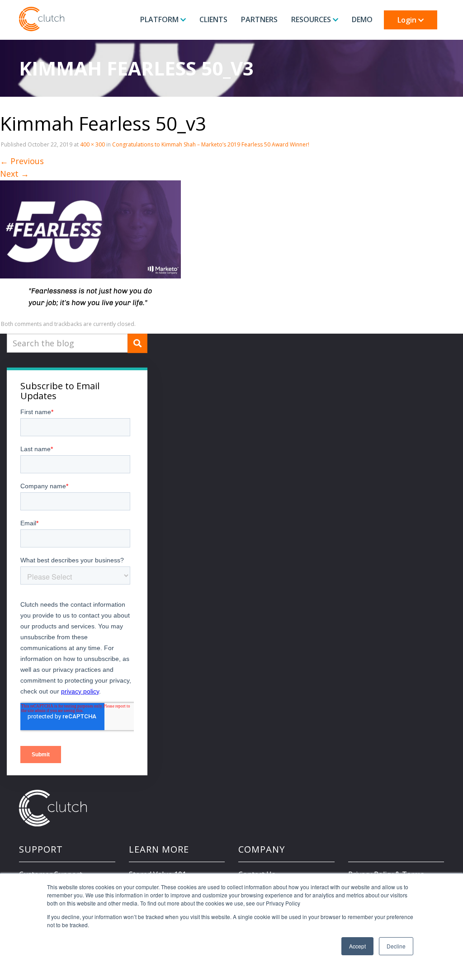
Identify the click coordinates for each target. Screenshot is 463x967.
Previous (22, 161)
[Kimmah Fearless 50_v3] (90, 247)
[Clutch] (41, 19)
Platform (160, 19)
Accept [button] (357, 946)
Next (14, 173)
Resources (312, 19)
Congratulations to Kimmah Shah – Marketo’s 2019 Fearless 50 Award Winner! (210, 144)
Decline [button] (396, 946)
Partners (259, 19)
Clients (213, 19)
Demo (362, 19)
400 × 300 (92, 144)
